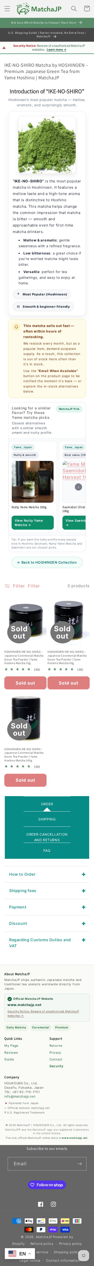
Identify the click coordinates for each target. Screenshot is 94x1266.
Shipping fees (22, 890)
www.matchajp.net (24, 1005)
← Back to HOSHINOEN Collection (47, 562)
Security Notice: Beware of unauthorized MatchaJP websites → (43, 1013)
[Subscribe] (80, 1164)
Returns (55, 1045)
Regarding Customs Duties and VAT (40, 942)
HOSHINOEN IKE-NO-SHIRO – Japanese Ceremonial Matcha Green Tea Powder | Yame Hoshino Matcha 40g (67, 657)
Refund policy (42, 1244)
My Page (11, 1045)
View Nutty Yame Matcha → (29, 523)
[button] (7, 8)
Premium (61, 1027)
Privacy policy (70, 1244)
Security (56, 1066)
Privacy (55, 1052)
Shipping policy (67, 1252)
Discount (18, 923)
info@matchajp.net (19, 1096)
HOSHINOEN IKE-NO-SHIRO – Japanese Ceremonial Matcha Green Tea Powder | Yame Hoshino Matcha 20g (24, 657)
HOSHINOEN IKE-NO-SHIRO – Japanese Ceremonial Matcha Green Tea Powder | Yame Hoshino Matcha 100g (24, 754)
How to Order (22, 874)
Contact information (63, 1260)
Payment (17, 907)
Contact (55, 1059)
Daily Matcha (16, 1027)
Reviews (11, 1052)
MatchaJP (44, 1237)
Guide (9, 1059)
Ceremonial (40, 1027)
